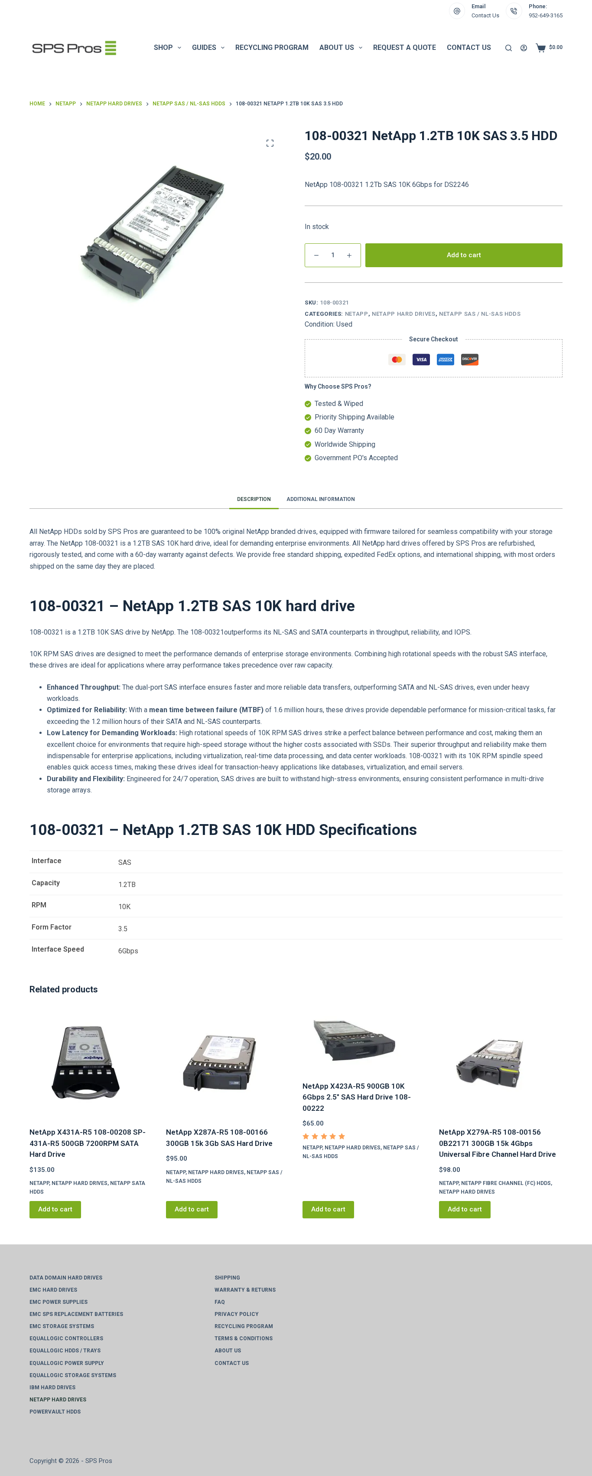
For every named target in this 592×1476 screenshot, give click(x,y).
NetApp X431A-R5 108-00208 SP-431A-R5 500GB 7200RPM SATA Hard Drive (87, 1143)
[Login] (523, 48)
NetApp (356, 314)
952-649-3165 (546, 15)
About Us (336, 47)
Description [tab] (254, 499)
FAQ (220, 1302)
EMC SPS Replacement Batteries (76, 1314)
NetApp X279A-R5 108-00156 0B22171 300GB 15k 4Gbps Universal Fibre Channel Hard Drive (497, 1143)
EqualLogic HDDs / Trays (65, 1351)
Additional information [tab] (320, 499)
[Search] (508, 48)
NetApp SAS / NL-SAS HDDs (480, 314)
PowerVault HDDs (55, 1412)
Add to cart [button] (55, 1209)
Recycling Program (272, 47)
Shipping (227, 1278)
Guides (204, 47)
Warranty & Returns (245, 1290)
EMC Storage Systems (61, 1326)
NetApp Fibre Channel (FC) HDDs (506, 1183)
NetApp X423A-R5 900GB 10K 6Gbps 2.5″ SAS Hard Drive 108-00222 (357, 1097)
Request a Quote (404, 47)
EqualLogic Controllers (66, 1338)
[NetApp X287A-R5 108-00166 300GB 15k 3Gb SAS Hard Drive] (227, 1062)
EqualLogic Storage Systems (72, 1375)
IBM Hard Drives (52, 1387)
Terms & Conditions (244, 1338)
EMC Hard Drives (53, 1290)
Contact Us (485, 15)
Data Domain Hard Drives (65, 1278)
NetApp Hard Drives (404, 314)
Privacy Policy (237, 1314)
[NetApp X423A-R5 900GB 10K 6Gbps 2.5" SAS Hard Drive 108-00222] (364, 1039)
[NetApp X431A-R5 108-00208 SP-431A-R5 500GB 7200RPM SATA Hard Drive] (91, 1062)
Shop (163, 47)
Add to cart (464, 255)
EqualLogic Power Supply (66, 1363)
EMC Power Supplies (58, 1302)
